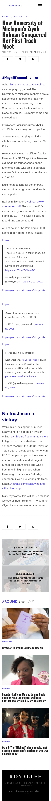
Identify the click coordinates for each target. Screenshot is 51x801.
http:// (5, 240)
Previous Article (26, 548)
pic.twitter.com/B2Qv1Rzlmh (20, 376)
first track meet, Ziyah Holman (28, 84)
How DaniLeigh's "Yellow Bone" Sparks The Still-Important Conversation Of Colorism (25, 580)
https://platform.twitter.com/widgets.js (23, 290)
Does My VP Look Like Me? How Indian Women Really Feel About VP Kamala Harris (25, 554)
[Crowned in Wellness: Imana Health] (25, 623)
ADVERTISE (26, 786)
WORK (18, 783)
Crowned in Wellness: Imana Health (22, 648)
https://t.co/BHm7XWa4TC (20, 270)
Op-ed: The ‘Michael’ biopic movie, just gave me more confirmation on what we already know (25, 750)
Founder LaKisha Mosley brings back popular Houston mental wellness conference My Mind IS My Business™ (24, 697)
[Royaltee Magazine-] (15, 5)
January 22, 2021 (33, 281)
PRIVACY (28, 783)
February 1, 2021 (9, 52)
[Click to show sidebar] (3, 45)
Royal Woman (19, 17)
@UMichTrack (29, 360)
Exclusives (7, 641)
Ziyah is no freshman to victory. (30, 436)
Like (43, 52)
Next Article (24, 574)
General (6, 17)
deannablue (29, 52)
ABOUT (8, 783)
